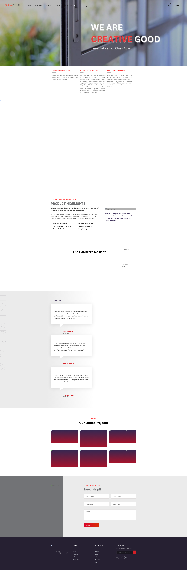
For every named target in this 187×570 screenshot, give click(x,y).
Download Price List (82, 278)
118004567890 (173, 5)
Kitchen (97, 562)
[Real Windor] (13, 5)
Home (30, 5)
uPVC (96, 556)
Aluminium (97, 559)
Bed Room (86, 446)
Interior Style (116, 462)
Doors (96, 549)
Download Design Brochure (85, 281)
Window (97, 551)
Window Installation (60, 442)
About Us (48, 5)
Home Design (87, 466)
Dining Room (57, 466)
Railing (96, 554)
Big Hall (114, 442)
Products (38, 5)
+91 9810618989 (62, 553)
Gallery (57, 5)
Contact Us (68, 5)
